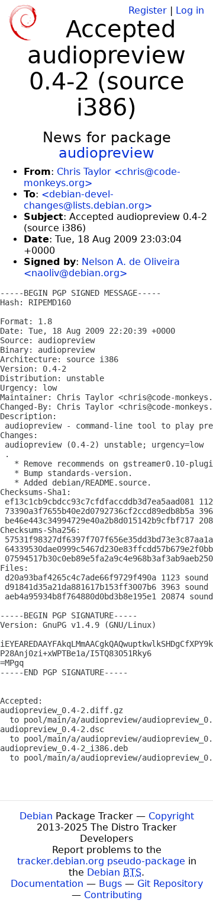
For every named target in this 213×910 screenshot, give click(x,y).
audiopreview (106, 153)
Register (147, 10)
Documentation (47, 883)
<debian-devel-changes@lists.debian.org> (88, 200)
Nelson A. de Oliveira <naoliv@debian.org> (102, 267)
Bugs (110, 883)
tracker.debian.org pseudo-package (101, 861)
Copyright (171, 816)
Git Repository (170, 883)
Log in (190, 10)
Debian (36, 816)
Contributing (113, 895)
